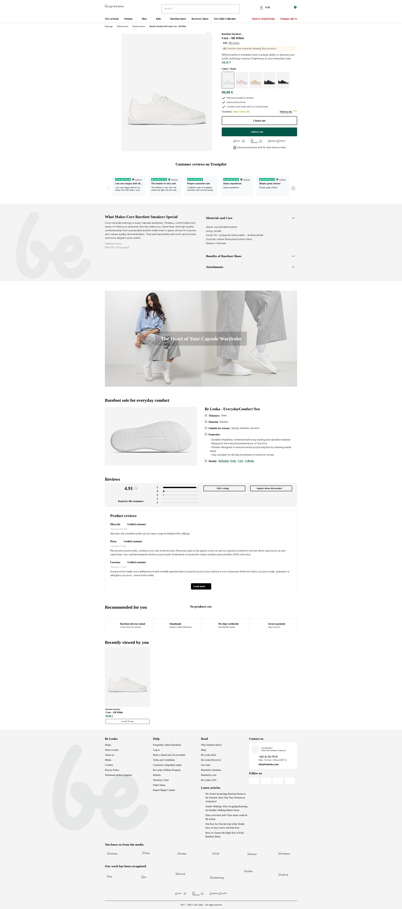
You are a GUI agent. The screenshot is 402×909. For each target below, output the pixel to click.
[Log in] (286, 8)
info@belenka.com (268, 764)
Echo (233, 461)
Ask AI (225, 62)
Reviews (112, 479)
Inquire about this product (269, 488)
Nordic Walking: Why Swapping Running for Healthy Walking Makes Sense (226, 808)
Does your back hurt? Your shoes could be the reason (226, 817)
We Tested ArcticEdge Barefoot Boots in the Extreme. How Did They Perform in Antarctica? (225, 798)
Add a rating (223, 488)
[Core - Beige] (255, 80)
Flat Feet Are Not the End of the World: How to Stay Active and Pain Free (225, 826)
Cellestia (249, 461)
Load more (199, 586)
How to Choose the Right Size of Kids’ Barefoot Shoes (224, 834)
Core (240, 461)
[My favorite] (279, 8)
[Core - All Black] (269, 80)
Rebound (223, 461)
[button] (251, 218)
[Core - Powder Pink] (242, 80)
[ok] (235, 9)
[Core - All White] (228, 80)
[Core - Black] (283, 80)
